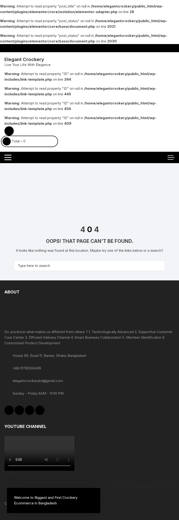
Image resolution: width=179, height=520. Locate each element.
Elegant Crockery (24, 59)
